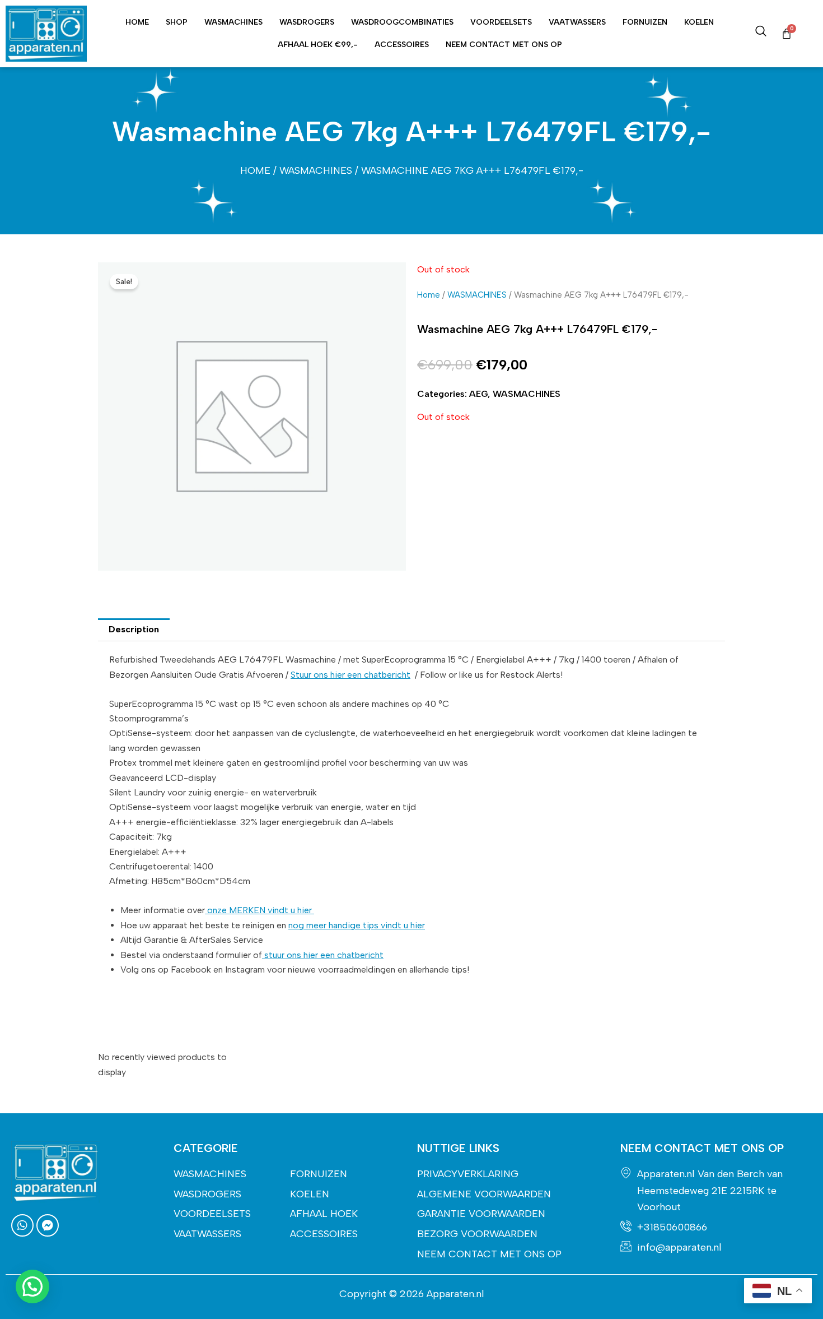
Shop (177, 22)
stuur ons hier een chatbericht (323, 955)
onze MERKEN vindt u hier (259, 910)
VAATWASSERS (577, 22)
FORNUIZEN (645, 22)
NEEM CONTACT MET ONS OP (504, 44)
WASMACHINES (233, 22)
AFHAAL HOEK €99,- (318, 44)
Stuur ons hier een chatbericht (350, 674)
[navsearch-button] (761, 33)
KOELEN (699, 22)
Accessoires (402, 44)
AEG (478, 393)
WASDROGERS (306, 22)
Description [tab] (134, 629)
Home (137, 22)
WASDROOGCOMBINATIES (402, 22)
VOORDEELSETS (501, 22)
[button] (32, 1286)
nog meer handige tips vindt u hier (356, 925)
